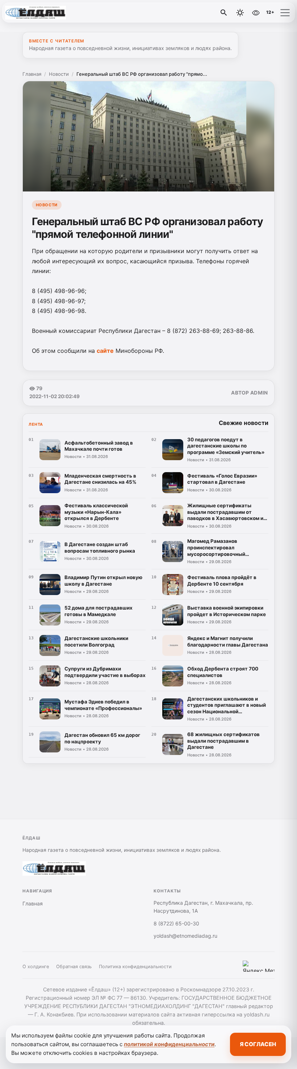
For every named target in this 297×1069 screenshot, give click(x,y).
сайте (105, 350)
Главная (31, 74)
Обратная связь (74, 966)
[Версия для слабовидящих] (256, 13)
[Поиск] (224, 13)
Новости (59, 74)
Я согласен (258, 1044)
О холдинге (35, 966)
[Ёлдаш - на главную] (35, 12)
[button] (285, 13)
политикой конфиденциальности (169, 1044)
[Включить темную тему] (240, 13)
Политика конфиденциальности (135, 966)
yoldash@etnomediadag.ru (185, 936)
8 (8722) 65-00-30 (176, 923)
